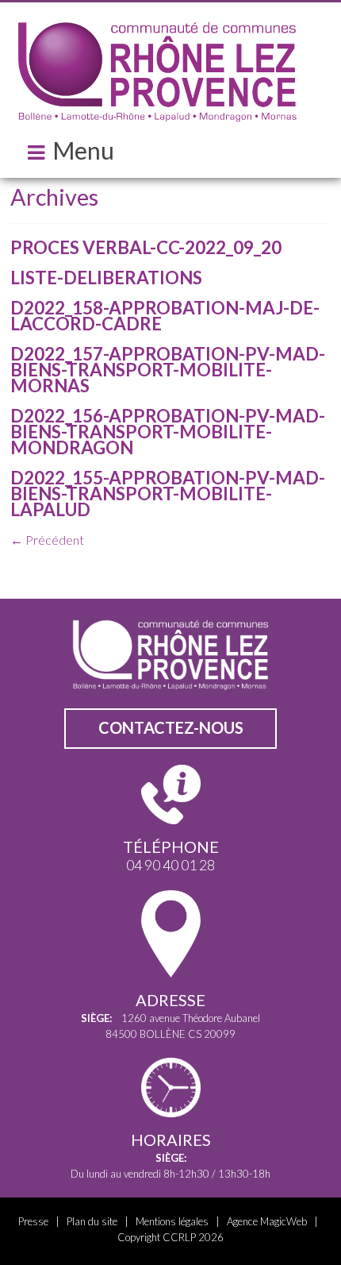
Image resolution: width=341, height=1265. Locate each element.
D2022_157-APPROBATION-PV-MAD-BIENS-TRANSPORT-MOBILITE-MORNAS (167, 369)
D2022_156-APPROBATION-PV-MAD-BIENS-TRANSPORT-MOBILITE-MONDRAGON (167, 431)
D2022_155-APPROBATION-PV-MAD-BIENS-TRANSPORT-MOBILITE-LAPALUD (167, 493)
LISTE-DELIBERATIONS (106, 277)
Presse (33, 1221)
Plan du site (92, 1221)
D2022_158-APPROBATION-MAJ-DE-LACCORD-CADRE (165, 315)
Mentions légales (172, 1221)
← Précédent (47, 539)
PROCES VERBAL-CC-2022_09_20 (146, 247)
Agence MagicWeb (267, 1221)
